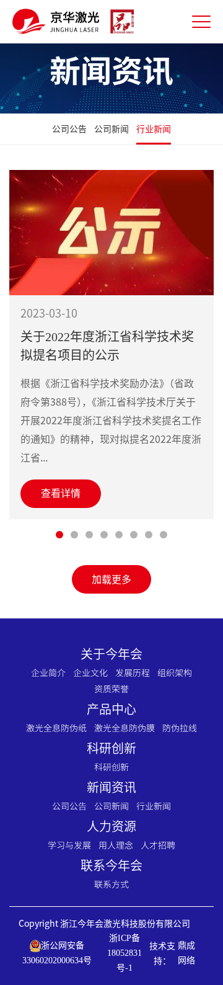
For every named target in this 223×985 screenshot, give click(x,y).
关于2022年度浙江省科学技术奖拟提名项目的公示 (107, 346)
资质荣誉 (111, 688)
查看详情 (61, 493)
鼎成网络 (186, 953)
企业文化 (90, 672)
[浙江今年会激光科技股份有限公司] (74, 21)
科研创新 (111, 766)
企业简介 (48, 672)
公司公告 (69, 129)
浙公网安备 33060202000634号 (57, 953)
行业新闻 (153, 129)
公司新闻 (111, 129)
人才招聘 (158, 845)
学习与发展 (69, 845)
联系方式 (111, 884)
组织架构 (174, 672)
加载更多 (111, 579)
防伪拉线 (179, 727)
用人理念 (115, 845)
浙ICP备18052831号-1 (124, 953)
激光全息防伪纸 (56, 727)
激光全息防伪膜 (124, 727)
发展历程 (132, 672)
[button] (59, 534)
